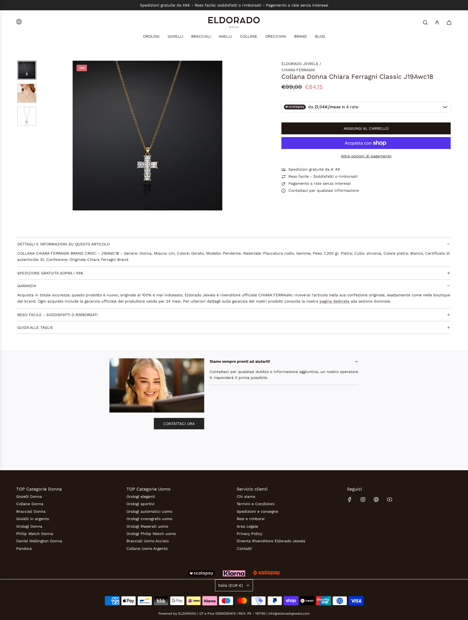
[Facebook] (350, 499)
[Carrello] (449, 22)
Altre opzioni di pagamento (366, 156)
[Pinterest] (376, 499)
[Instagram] (363, 499)
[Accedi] (437, 22)
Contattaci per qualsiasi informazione (323, 191)
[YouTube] (389, 499)
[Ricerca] (425, 22)
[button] (77, 135)
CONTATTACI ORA (179, 423)
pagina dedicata (334, 301)
